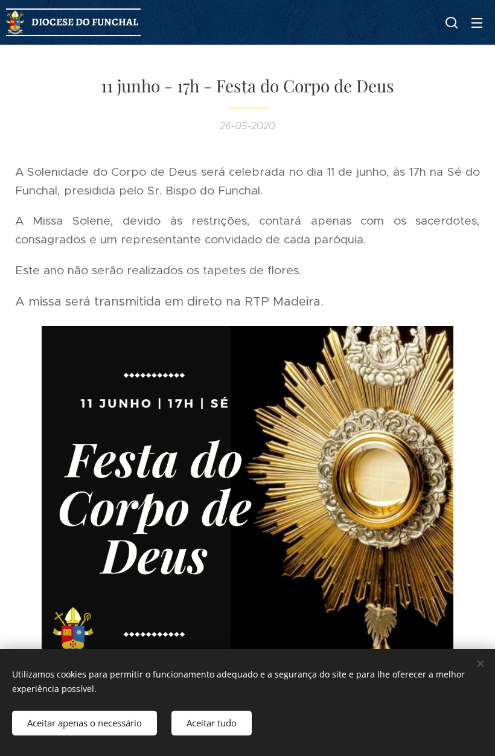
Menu (477, 22)
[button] (451, 22)
